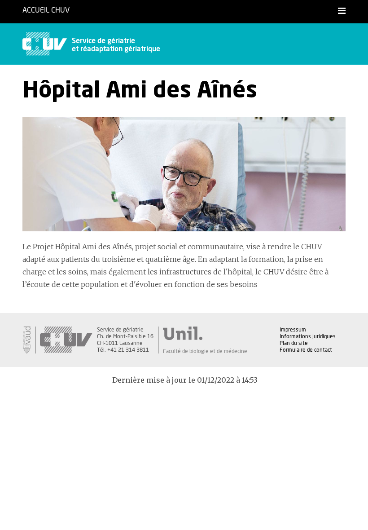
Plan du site (294, 343)
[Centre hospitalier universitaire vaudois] (66, 340)
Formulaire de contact (306, 350)
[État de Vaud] (26, 340)
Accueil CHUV (46, 10)
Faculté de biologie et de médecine (205, 351)
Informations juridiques (308, 336)
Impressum (293, 329)
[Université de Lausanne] (205, 333)
